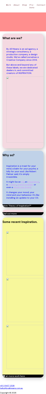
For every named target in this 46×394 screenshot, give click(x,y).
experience (33, 181)
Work (8, 5)
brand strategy (25, 184)
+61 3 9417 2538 (7, 385)
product (12, 184)
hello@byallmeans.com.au (11, 388)
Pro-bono (31, 6)
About (16, 5)
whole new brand (22, 187)
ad (22, 181)
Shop (24, 5)
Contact (41, 5)
